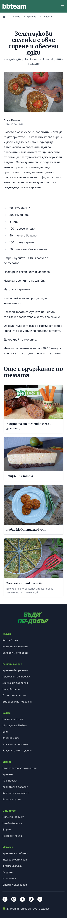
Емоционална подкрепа (17, 701)
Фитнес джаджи (12, 865)
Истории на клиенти (15, 646)
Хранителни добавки (15, 786)
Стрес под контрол (14, 695)
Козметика (9, 878)
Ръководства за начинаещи (19, 768)
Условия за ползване (15, 744)
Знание (16, 16)
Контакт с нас (10, 738)
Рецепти (47, 16)
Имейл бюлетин (12, 823)
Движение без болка (15, 682)
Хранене (31, 16)
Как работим (10, 640)
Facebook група (12, 835)
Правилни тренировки (16, 676)
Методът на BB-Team (15, 725)
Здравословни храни (15, 859)
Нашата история (12, 719)
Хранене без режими (15, 670)
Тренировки (9, 780)
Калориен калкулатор (15, 793)
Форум (6, 829)
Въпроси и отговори (15, 652)
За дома (7, 872)
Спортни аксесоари (14, 884)
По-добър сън (11, 689)
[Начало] (4, 16)
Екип (5, 731)
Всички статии (11, 799)
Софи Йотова (12, 120)
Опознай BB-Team (13, 816)
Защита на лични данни (17, 750)
